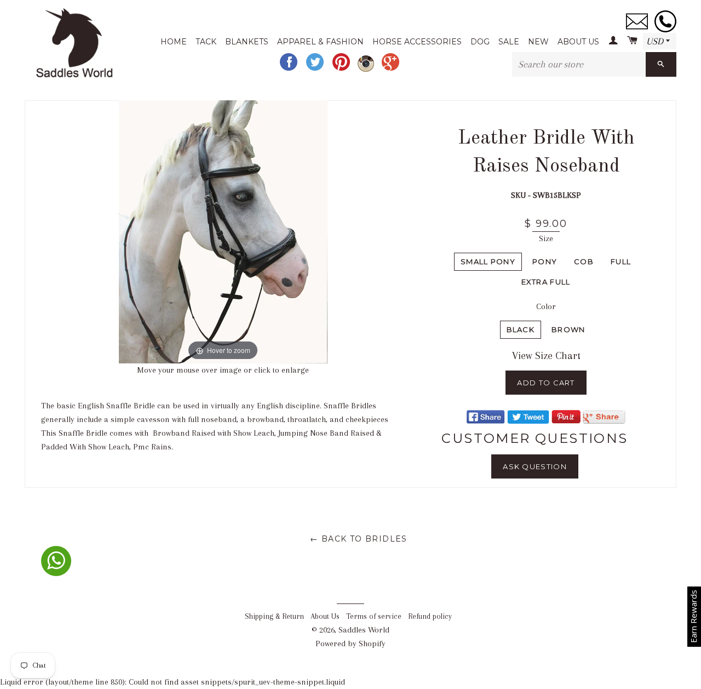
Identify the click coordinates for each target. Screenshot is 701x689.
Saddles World (363, 630)
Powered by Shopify (350, 643)
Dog (480, 42)
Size (546, 238)
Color (546, 306)
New (538, 42)
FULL (621, 261)
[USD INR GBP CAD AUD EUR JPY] (659, 42)
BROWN (568, 329)
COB (584, 261)
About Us (578, 42)
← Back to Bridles (358, 539)
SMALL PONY (488, 261)
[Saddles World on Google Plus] (392, 69)
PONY (544, 261)
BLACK (521, 329)
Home (173, 42)
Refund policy (430, 616)
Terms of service (373, 616)
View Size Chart (546, 356)
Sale (508, 42)
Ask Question (535, 466)
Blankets (246, 42)
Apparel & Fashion (320, 42)
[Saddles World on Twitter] (316, 69)
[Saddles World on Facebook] (290, 69)
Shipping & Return (274, 616)
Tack (206, 42)
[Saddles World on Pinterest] (342, 69)
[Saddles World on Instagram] (367, 69)
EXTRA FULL (546, 281)
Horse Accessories (417, 42)
